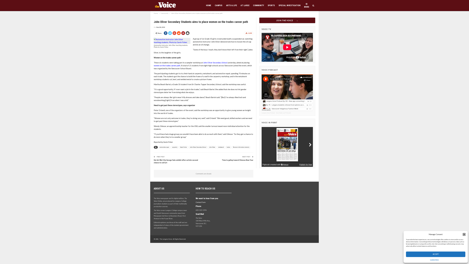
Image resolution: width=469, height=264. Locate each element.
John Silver (212, 147)
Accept (436, 254)
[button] (464, 234)
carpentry (174, 147)
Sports (271, 5)
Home (208, 5)
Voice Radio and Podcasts (283, 113)
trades (228, 147)
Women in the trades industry (241, 147)
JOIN (284, 20)
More (306, 7)
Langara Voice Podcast (268, 113)
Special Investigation (290, 5)
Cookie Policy (434, 260)
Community (258, 5)
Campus (218, 5)
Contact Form (201, 202)
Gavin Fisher (183, 147)
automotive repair (164, 147)
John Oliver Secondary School (215, 62)
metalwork (221, 147)
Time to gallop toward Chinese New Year (237, 160)
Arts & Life (231, 5)
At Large (245, 5)
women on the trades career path (167, 65)
